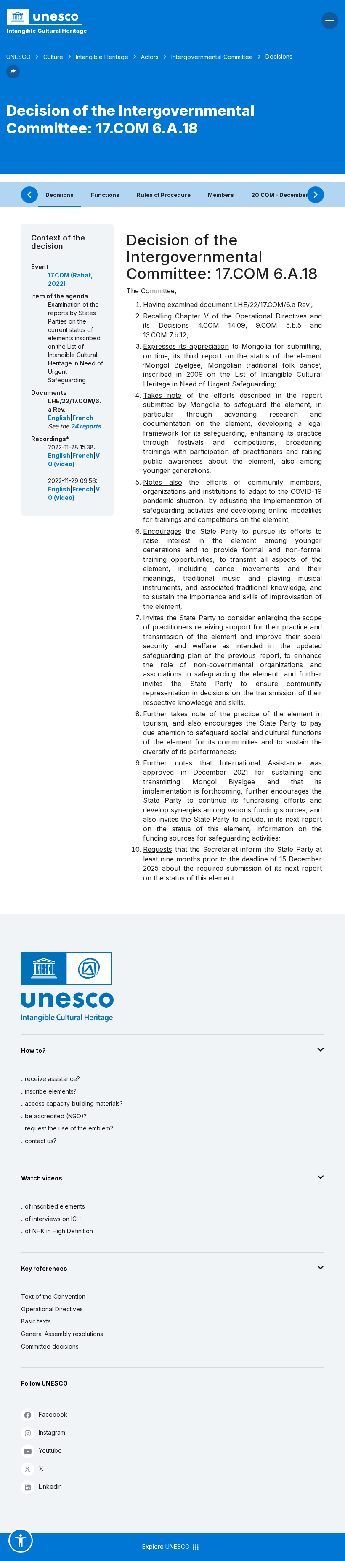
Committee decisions (50, 1346)
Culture (53, 56)
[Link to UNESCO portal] (115, 17)
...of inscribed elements (53, 1206)
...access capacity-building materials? (72, 1103)
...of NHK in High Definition (57, 1231)
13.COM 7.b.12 (164, 335)
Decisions (59, 194)
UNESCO (18, 56)
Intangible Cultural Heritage (47, 30)
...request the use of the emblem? (67, 1128)
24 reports (86, 426)
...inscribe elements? (49, 1091)
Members (221, 194)
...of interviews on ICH (51, 1218)
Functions (105, 194)
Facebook (53, 1414)
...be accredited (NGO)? (54, 1116)
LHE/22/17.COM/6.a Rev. (272, 304)
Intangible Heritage (102, 56)
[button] (13, 76)
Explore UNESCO (166, 1546)
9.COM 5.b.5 (278, 325)
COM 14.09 (224, 325)
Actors (150, 56)
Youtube (50, 1450)
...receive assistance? (50, 1078)
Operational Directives (52, 1309)
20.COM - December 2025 (288, 194)
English (59, 417)
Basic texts (36, 1321)
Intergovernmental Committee (212, 56)
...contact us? (38, 1140)
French (82, 417)
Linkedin (50, 1486)
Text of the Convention (53, 1296)
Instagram (52, 1432)
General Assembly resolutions (62, 1333)
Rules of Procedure (164, 194)
